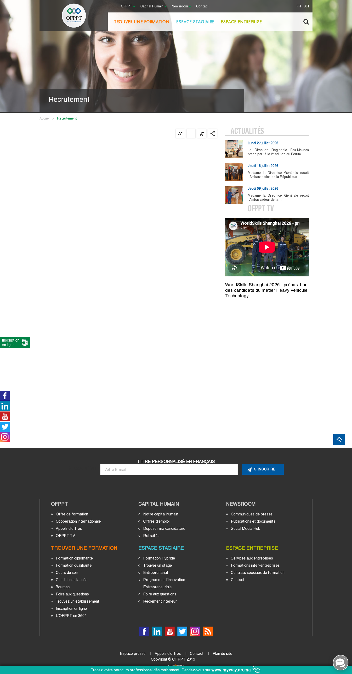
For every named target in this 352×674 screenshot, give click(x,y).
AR (306, 6)
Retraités (151, 535)
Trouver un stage (157, 565)
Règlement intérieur (160, 601)
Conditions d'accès (71, 579)
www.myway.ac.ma (231, 670)
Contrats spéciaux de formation (257, 572)
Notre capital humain (160, 514)
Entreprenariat (155, 572)
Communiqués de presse (252, 514)
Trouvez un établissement (77, 601)
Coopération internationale (78, 521)
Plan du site (222, 653)
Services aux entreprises (252, 558)
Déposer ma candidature (164, 528)
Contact (202, 6)
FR (299, 6)
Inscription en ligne (71, 608)
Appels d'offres (69, 528)
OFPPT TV (65, 535)
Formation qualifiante (74, 565)
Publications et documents (253, 521)
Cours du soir (67, 572)
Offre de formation (72, 514)
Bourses (63, 587)
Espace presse (133, 653)
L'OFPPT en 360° (71, 615)
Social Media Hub (245, 528)
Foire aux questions (72, 594)
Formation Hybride (159, 558)
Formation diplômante (74, 558)
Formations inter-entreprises (255, 565)
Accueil (45, 118)
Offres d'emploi (156, 521)
